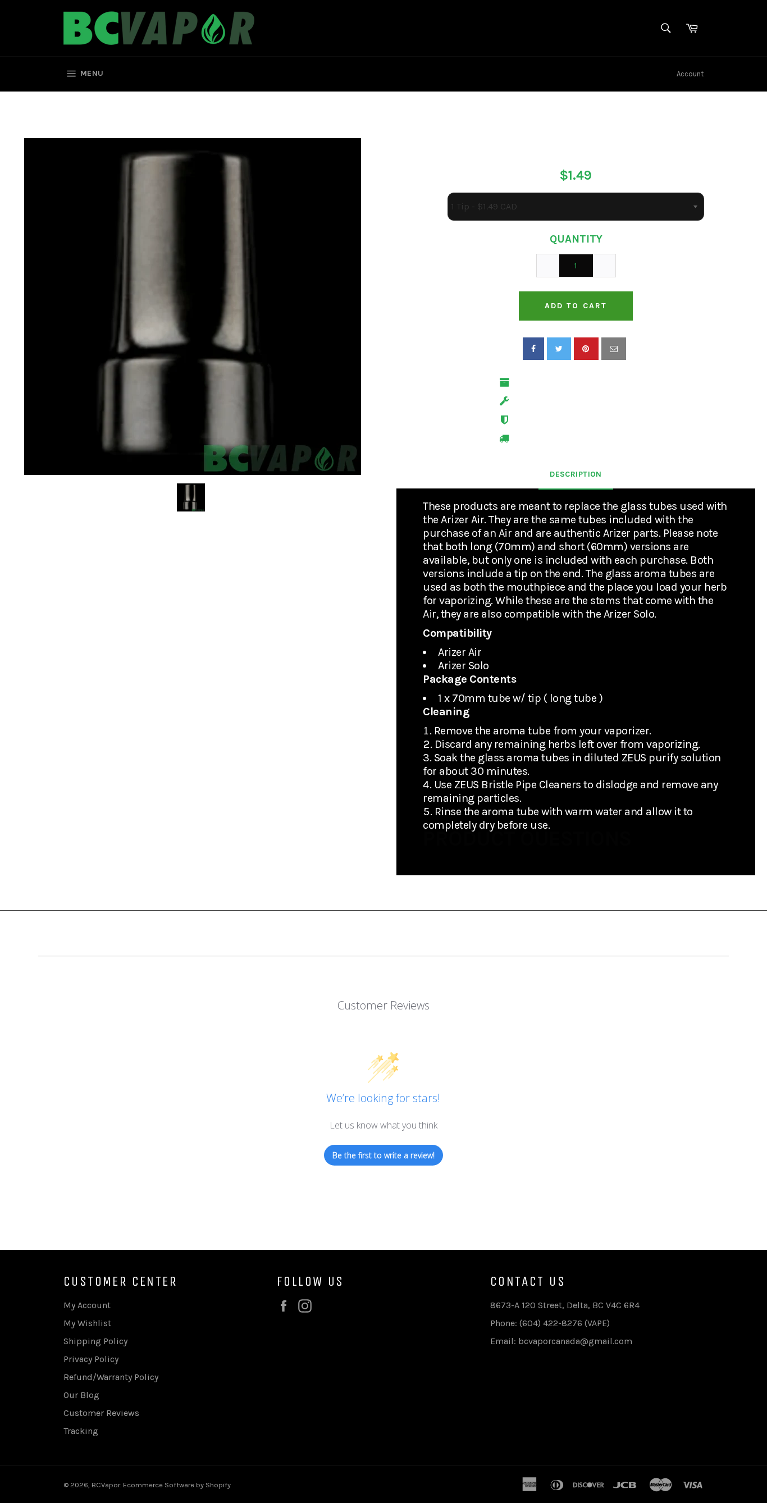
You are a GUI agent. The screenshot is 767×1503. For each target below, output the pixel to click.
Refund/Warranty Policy (110, 1377)
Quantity (576, 239)
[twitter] (559, 348)
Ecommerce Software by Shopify (177, 1485)
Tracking (80, 1431)
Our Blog (81, 1395)
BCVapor (106, 1485)
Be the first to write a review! (383, 1155)
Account (690, 74)
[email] (613, 348)
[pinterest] (586, 348)
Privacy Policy (90, 1359)
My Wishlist (87, 1323)
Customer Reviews (101, 1413)
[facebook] (533, 348)
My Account (87, 1305)
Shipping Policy (95, 1341)
